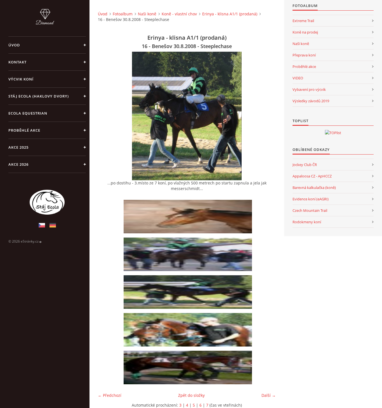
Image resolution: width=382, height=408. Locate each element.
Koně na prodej (305, 32)
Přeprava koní (304, 55)
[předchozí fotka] (107, 116)
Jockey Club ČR (305, 164)
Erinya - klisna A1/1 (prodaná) (229, 13)
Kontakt (17, 62)
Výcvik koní (21, 79)
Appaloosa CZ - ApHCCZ (312, 176)
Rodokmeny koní (307, 221)
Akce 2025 (18, 147)
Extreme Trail (303, 20)
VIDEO (298, 77)
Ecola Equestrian (27, 113)
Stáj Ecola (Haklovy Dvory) (38, 96)
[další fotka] (266, 116)
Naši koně (147, 13)
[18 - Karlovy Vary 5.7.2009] (189, 330)
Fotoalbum (123, 13)
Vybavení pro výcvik (309, 89)
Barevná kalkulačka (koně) (314, 187)
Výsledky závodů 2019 (311, 100)
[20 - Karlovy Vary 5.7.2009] (189, 367)
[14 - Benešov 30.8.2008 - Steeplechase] (189, 254)
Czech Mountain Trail (310, 210)
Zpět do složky (191, 395)
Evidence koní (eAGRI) (311, 198)
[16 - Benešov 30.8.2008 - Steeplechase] (189, 292)
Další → (268, 395)
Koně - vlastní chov (179, 13)
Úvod (14, 45)
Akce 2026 (18, 164)
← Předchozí (109, 395)
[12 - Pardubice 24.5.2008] (189, 216)
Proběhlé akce (24, 130)
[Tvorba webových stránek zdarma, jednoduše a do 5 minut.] (41, 241)
